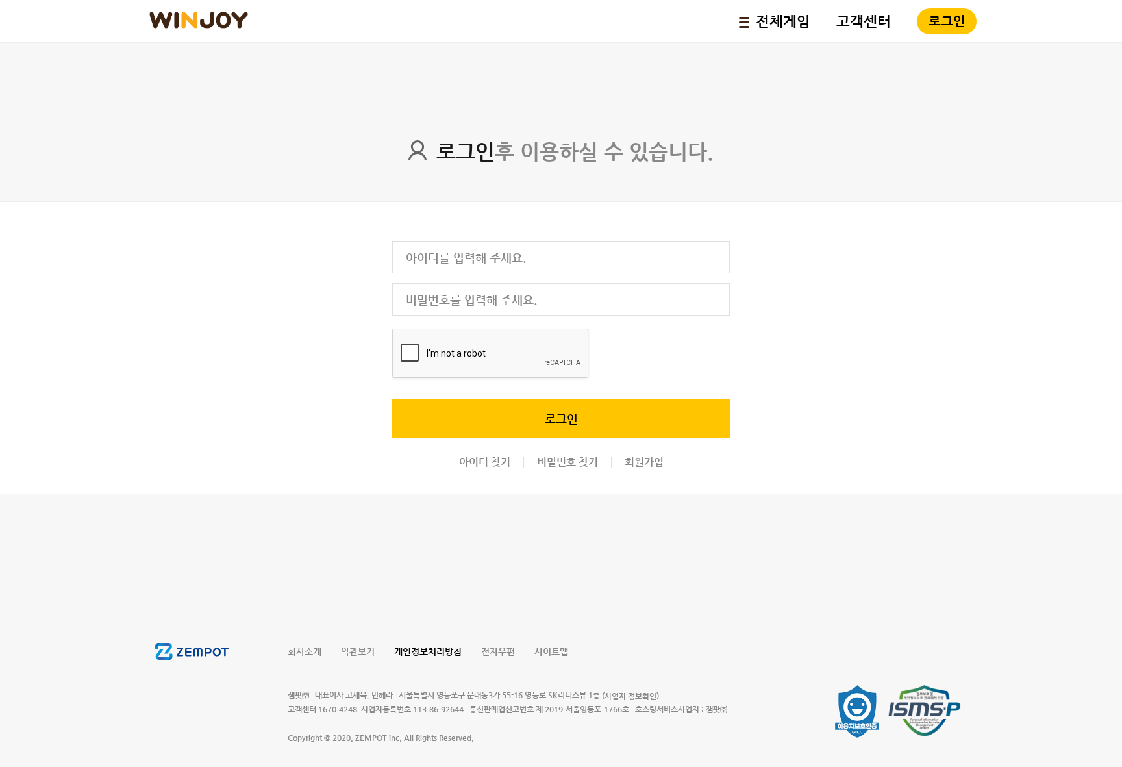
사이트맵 (551, 651)
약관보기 (358, 651)
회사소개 (304, 651)
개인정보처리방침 (428, 651)
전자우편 (498, 651)
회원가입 (644, 462)
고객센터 (863, 21)
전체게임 (783, 21)
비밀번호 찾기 (567, 462)
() (630, 696)
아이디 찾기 (484, 462)
